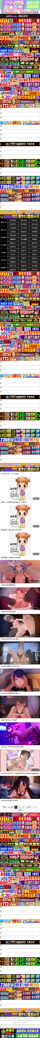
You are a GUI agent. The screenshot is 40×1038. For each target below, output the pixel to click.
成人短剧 (35, 266)
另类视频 (35, 232)
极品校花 (13, 269)
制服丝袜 (24, 232)
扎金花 (23, 247)
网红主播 (24, 220)
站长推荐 (4, 237)
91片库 (13, 254)
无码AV (3, 252)
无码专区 (4, 260)
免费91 (23, 258)
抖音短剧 (13, 250)
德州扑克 (35, 243)
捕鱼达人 (13, 243)
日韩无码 (35, 269)
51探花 (34, 250)
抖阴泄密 (35, 262)
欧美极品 (24, 224)
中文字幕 (24, 228)
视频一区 (4, 222)
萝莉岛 (34, 254)
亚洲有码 (13, 224)
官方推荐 (4, 245)
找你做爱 (35, 235)
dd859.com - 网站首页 (17, 16)
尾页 (20, 810)
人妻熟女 (13, 232)
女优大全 (24, 254)
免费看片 (13, 258)
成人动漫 (35, 224)
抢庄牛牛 (24, 243)
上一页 (11, 807)
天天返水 (35, 247)
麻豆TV (23, 250)
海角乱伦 (35, 258)
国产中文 (13, 266)
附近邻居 (13, 235)
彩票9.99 (13, 247)
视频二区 (4, 230)
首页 (4, 807)
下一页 (28, 807)
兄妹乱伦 (24, 266)
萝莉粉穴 (24, 262)
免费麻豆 (13, 262)
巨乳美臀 (35, 228)
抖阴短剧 (24, 269)
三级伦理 (13, 228)
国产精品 (13, 220)
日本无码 (35, 220)
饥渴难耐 (24, 235)
